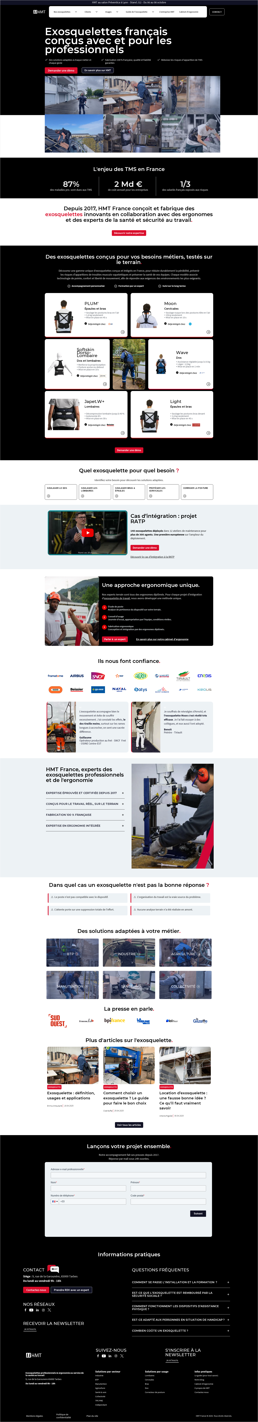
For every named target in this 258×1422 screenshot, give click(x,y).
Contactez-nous (36, 1290)
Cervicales (149, 1379)
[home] (39, 12)
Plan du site (92, 1415)
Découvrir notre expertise (129, 233)
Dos (146, 1388)
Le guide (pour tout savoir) (206, 1375)
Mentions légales (34, 1415)
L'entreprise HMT (166, 11)
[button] (64, 12)
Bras (147, 1384)
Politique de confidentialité (63, 1416)
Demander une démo (61, 70)
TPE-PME (99, 1400)
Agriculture (100, 1388)
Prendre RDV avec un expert (71, 1290)
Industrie (99, 1375)
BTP (97, 1379)
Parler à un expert (115, 639)
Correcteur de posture (155, 1392)
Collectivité (100, 1396)
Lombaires (149, 1375)
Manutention (101, 1384)
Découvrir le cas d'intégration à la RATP (152, 556)
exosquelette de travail (117, 598)
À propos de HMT (202, 1388)
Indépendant (101, 1404)
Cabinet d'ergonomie (188, 11)
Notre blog (199, 1379)
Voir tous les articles (129, 1125)
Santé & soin (100, 1392)
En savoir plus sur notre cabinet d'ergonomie (162, 639)
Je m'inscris (30, 1328)
